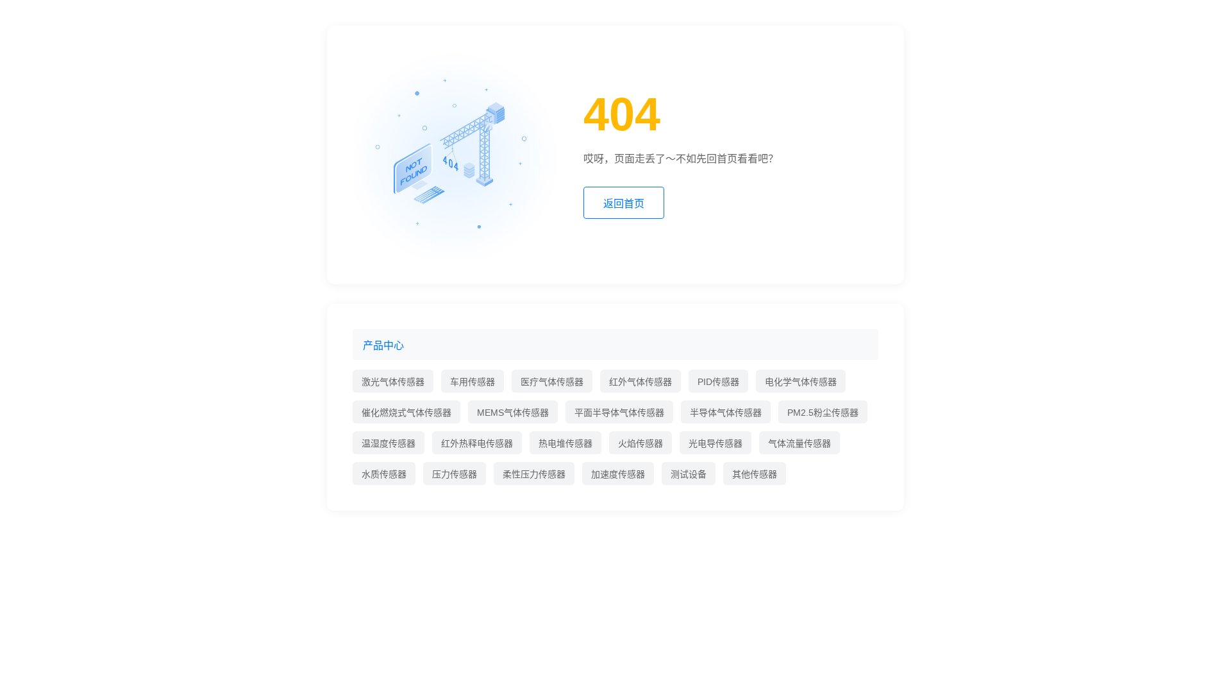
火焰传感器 (640, 443)
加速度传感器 (618, 474)
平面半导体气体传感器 (619, 412)
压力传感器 (454, 474)
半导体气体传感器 (726, 412)
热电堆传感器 (565, 443)
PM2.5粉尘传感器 (822, 412)
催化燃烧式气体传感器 (406, 412)
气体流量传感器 (799, 443)
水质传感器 (384, 474)
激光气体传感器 (393, 382)
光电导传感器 (715, 443)
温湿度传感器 (388, 443)
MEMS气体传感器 (513, 412)
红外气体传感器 (640, 382)
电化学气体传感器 (801, 382)
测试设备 (689, 474)
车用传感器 (472, 382)
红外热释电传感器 (477, 443)
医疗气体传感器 (552, 382)
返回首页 (623, 203)
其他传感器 (754, 474)
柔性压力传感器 (534, 474)
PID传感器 (718, 382)
